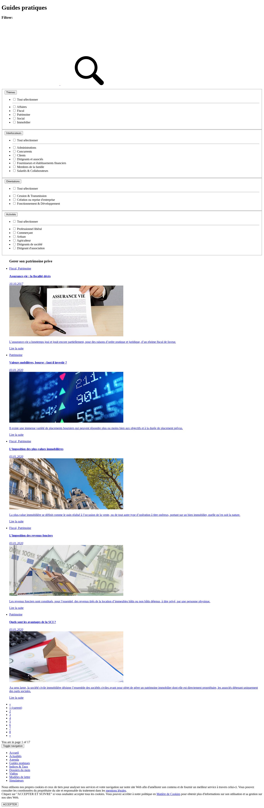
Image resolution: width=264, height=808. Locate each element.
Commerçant (24, 232)
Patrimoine (23, 114)
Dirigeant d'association (30, 248)
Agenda (14, 759)
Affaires (21, 107)
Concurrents (24, 151)
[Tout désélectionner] (31, 84)
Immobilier (23, 122)
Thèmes (10, 92)
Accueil (14, 752)
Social (20, 118)
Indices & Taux (18, 766)
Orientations (13, 181)
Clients (21, 155)
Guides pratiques (19, 763)
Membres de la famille (30, 167)
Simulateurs (16, 780)
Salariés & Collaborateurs (32, 170)
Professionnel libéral (29, 229)
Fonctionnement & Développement (38, 203)
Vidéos (13, 773)
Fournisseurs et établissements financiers (41, 163)
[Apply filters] (89, 84)
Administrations (26, 147)
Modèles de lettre (19, 777)
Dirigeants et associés (29, 159)
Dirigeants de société (29, 244)
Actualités (15, 756)
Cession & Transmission (31, 196)
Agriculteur (23, 240)
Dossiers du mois (19, 770)
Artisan (21, 236)
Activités (11, 214)
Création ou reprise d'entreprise (35, 199)
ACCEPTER (10, 804)
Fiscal (20, 110)
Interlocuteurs (13, 133)
